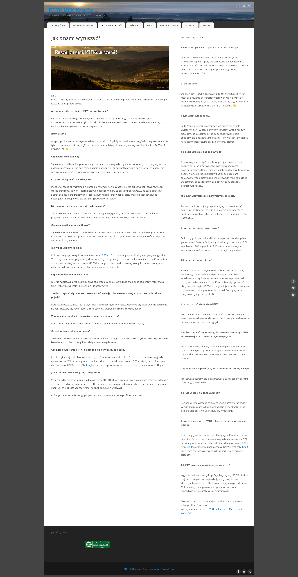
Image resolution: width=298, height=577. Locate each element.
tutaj (191, 446)
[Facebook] (238, 7)
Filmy (149, 25)
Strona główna (57, 25)
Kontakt (207, 25)
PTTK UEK (237, 270)
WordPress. (168, 569)
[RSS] (249, 7)
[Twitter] (243, 7)
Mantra (157, 569)
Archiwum (190, 25)
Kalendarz (135, 25)
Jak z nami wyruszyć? (111, 25)
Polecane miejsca (169, 25)
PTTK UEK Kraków (71, 10)
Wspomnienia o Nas (83, 25)
